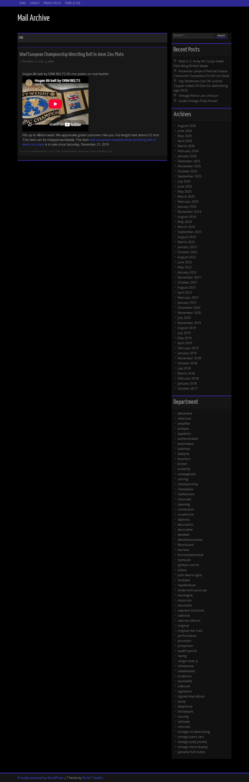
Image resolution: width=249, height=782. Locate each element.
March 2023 (186, 242)
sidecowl (184, 686)
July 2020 (184, 318)
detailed (183, 534)
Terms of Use (73, 3)
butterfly (184, 469)
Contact (35, 3)
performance (187, 636)
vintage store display (193, 747)
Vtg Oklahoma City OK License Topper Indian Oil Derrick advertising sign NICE (201, 86)
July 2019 (184, 333)
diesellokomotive (190, 540)
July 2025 (184, 181)
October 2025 (187, 171)
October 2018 (187, 363)
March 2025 (186, 196)
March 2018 (186, 373)
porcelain (184, 641)
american (184, 418)
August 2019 (187, 328)
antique (183, 428)
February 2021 (188, 297)
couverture (186, 514)
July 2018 (184, 368)
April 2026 (185, 141)
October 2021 (187, 282)
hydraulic (184, 560)
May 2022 (185, 267)
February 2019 (188, 348)
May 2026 (185, 136)
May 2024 (185, 222)
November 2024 (189, 211)
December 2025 (189, 161)
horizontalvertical (190, 555)
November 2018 (189, 358)
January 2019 (187, 353)
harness (183, 550)
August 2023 (187, 237)
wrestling (102, 151)
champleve (185, 489)
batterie (183, 454)
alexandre (185, 413)
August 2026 (187, 126)
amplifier (184, 423)
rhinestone (186, 666)
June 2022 (185, 262)
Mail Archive (34, 18)
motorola (184, 600)
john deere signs (190, 575)
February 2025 (188, 201)
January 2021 (187, 302)
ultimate (184, 721)
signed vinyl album (191, 696)
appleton (184, 433)
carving (183, 479)
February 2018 (188, 378)
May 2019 (185, 338)
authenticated (188, 438)
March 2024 (186, 227)
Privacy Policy (52, 3)
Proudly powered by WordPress (41, 778)
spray (182, 701)
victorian (184, 726)
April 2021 (185, 292)
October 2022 (187, 252)
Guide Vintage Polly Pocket (198, 101)
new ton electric (189, 620)
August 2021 (187, 287)
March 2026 (186, 146)
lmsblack (184, 580)
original (183, 625)
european (83, 151)
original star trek (190, 630)
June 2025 (185, 186)
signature (185, 691)
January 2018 (187, 383)
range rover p (188, 661)
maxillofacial (187, 585)
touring (183, 716)
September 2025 (190, 176)
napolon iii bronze (191, 610)
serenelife (185, 681)
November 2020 (189, 313)
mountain (185, 605)
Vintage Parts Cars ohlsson (198, 95)
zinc (110, 151)
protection (185, 646)
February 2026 (188, 151)
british (182, 464)
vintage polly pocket (192, 742)
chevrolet (184, 499)
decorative (185, 529)
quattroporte (187, 651)
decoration (185, 524)
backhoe (184, 449)
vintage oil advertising (194, 732)
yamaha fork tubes (191, 752)
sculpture (184, 676)
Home (22, 3)
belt (58, 151)
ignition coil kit (188, 565)
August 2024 (187, 217)
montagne (185, 595)
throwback (185, 711)
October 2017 (187, 388)
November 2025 (189, 166)
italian (182, 570)
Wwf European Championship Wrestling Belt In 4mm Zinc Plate (71, 54)
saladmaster (187, 671)
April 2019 (185, 343)
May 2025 (185, 191)
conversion (186, 509)
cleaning (184, 504)
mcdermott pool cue (192, 590)
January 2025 (187, 206)
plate (93, 151)
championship (38, 151)
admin (51, 61)
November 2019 (189, 323)
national (184, 615)
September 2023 (190, 232)
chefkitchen (186, 494)
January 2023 (187, 247)
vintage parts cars (191, 737)
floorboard (185, 545)
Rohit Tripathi (92, 778)
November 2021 (189, 277)
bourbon (184, 459)
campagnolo (187, 474)
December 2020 (189, 307)
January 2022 (187, 272)
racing (182, 656)
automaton (186, 444)
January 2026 (187, 156)
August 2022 (187, 257)
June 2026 (185, 131)
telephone (185, 706)
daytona (183, 519)
